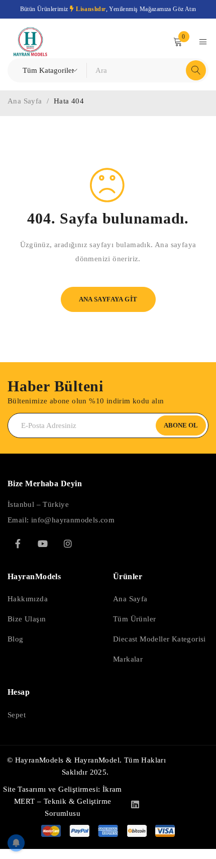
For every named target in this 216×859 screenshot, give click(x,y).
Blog (16, 639)
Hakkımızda (28, 599)
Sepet (17, 715)
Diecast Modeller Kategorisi (159, 639)
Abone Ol (181, 425)
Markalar (128, 659)
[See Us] (68, 543)
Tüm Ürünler (134, 619)
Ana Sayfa (25, 101)
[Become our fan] (18, 543)
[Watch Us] (43, 543)
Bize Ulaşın (27, 619)
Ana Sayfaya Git (108, 299)
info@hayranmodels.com (73, 520)
